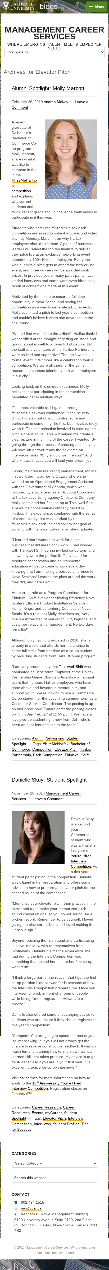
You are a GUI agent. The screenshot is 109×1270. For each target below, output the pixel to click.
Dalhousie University (18, 6)
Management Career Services (54, 33)
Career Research (46, 1107)
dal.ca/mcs (29, 1078)
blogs (49, 6)
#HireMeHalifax (56, 744)
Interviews (42, 1124)
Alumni (37, 738)
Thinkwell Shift (71, 666)
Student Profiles (66, 1124)
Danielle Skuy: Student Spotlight (49, 780)
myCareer (53, 1113)
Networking (55, 738)
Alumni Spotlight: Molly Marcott (48, 88)
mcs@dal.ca (31, 1208)
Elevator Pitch (66, 749)
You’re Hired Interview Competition (81, 861)
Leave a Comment (48, 799)
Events (37, 1113)
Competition (42, 749)
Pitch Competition (47, 755)
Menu (99, 6)
